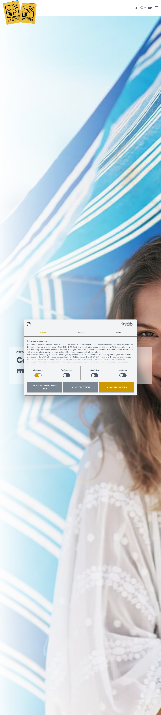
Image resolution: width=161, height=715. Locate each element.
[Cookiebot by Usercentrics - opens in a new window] (123, 324)
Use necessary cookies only (44, 387)
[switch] (66, 375)
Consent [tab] (43, 333)
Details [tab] (80, 333)
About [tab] (118, 333)
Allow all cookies (117, 387)
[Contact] (150, 8)
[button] (136, 8)
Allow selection (80, 387)
